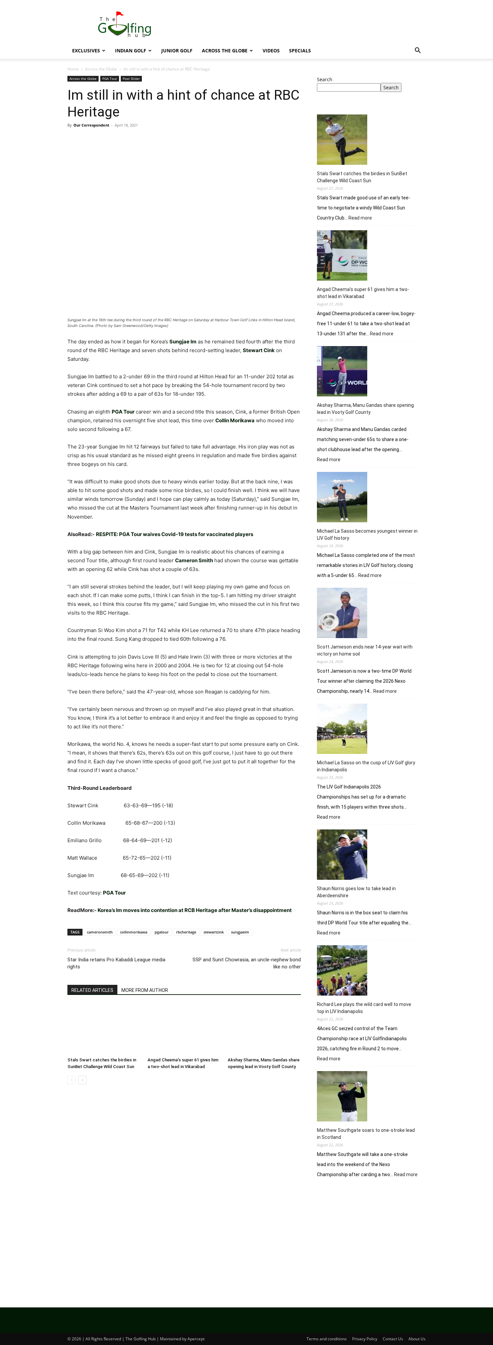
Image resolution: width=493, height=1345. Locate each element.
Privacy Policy (364, 1339)
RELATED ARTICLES (92, 990)
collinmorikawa (133, 931)
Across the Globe (225, 50)
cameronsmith (100, 931)
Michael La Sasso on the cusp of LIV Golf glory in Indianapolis (366, 766)
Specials (300, 50)
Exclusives (86, 50)
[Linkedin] (136, 140)
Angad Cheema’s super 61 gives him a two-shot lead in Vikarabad (363, 293)
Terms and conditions (327, 1339)
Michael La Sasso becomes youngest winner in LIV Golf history (367, 534)
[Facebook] (74, 140)
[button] (417, 51)
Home (73, 69)
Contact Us (393, 1339)
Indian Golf (130, 50)
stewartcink (214, 931)
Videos (271, 50)
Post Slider (131, 78)
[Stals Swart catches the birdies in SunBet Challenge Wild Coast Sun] (104, 1029)
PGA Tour (109, 78)
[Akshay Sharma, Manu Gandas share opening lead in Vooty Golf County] (264, 1029)
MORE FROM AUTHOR (144, 990)
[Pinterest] (105, 140)
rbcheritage (186, 931)
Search (324, 79)
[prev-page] (71, 1080)
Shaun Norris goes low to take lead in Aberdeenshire (356, 892)
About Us (417, 1339)
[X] (89, 140)
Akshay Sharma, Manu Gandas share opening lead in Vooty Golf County (365, 408)
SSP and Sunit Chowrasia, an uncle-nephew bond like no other (247, 963)
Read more (360, 218)
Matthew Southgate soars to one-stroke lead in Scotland (366, 1133)
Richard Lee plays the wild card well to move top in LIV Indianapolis (364, 1008)
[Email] (151, 140)
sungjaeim (240, 931)
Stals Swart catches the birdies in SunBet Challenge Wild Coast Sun (362, 177)
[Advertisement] (371, 1239)
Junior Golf (177, 50)
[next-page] (82, 1080)
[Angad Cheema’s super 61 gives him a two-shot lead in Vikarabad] (184, 1029)
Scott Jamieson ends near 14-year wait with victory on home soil (365, 650)
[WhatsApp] (120, 140)
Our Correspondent (91, 125)
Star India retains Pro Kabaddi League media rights (116, 963)
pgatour (162, 931)
